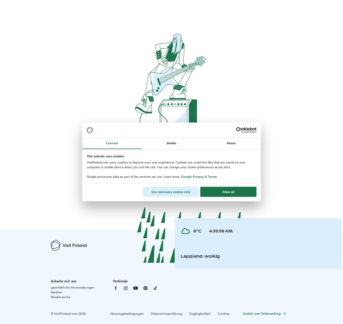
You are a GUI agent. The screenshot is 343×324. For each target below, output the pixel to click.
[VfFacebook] (116, 288)
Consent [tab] (112, 143)
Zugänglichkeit (200, 313)
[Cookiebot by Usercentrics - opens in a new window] (239, 130)
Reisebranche (60, 297)
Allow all (228, 191)
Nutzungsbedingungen (127, 313)
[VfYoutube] (136, 288)
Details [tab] (171, 143)
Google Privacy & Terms (199, 176)
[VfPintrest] (145, 288)
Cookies (223, 313)
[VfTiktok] (155, 288)
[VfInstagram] (126, 288)
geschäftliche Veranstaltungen (72, 287)
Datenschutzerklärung (166, 313)
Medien (56, 292)
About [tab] (231, 143)
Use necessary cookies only (171, 191)
